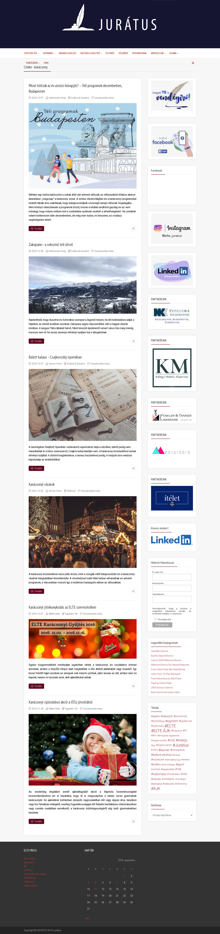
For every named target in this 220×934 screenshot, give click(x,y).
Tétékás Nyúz (30, 885)
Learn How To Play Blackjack (165, 674)
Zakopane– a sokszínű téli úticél (51, 244)
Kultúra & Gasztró (90, 53)
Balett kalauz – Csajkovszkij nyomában (55, 357)
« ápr (87, 918)
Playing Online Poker (161, 683)
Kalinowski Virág (57, 98)
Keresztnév (158, 583)
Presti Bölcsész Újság (35, 874)
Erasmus (177, 730)
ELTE (171, 726)
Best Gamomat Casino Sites (165, 692)
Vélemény (123, 53)
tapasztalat (168, 769)
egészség (158, 725)
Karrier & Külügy (67, 53)
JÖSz (155, 750)
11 (95, 889)
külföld (168, 754)
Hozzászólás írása (104, 98)
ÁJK (156, 789)
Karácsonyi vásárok (42, 484)
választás (169, 783)
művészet (158, 759)
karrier (165, 750)
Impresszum (157, 53)
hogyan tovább (159, 740)
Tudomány (48, 53)
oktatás (186, 759)
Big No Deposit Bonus (162, 655)
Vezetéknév (158, 594)
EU (185, 730)
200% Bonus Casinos (162, 687)
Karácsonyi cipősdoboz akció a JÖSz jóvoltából (60, 702)
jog (153, 745)
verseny (157, 783)
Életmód (110, 53)
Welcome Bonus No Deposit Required (170, 664)
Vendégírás (32, 63)
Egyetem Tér (30, 53)
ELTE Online (29, 858)
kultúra (157, 754)
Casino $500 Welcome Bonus (166, 660)
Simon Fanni (55, 363)
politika (157, 764)
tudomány (159, 774)
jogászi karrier (164, 745)
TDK (179, 769)
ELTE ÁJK (161, 731)
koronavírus (178, 749)
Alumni (173, 53)
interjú (182, 740)
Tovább (38, 228)
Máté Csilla (54, 613)
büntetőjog (158, 721)
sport (180, 764)
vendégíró (181, 779)
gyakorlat (174, 735)
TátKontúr (29, 881)
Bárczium (29, 862)
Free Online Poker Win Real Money (168, 669)
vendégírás (169, 779)
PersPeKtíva (30, 878)
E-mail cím (157, 572)
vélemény (182, 783)
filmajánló (163, 735)
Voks (46, 63)
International (139, 53)
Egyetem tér (186, 721)
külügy (177, 755)
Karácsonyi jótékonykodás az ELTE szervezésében (62, 607)
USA (184, 774)
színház (156, 769)
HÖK (172, 740)
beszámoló (181, 716)
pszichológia (169, 764)
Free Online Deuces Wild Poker (166, 678)
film (154, 735)
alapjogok (167, 716)
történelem (174, 774)
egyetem (172, 721)
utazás (157, 779)
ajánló (156, 716)
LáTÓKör (28, 870)
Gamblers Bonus (159, 651)
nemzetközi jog (173, 759)
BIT (25, 866)
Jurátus (182, 745)
